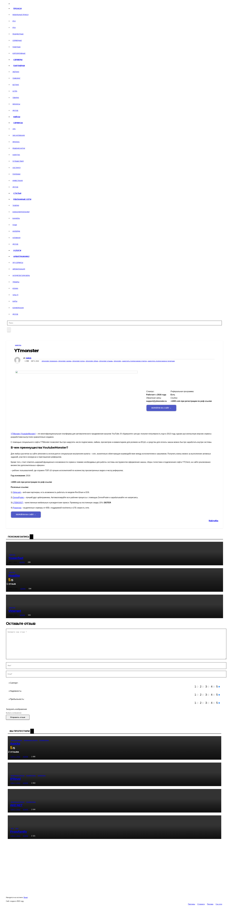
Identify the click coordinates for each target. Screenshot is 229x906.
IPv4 (14, 21)
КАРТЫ (15, 301)
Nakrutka (213, 520)
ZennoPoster (18, 497)
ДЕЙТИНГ (16, 72)
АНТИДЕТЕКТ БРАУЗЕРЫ (21, 275)
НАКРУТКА (16, 155)
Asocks (15, 743)
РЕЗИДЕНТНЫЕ (18, 34)
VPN (14, 129)
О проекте (201, 904)
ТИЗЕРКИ (16, 205)
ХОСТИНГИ (17, 168)
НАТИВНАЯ (16, 238)
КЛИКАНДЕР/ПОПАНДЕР (21, 212)
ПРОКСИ (17, 8)
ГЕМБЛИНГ (16, 78)
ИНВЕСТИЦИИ (18, 180)
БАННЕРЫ (16, 218)
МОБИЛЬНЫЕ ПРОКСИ (21, 15)
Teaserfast (15, 558)
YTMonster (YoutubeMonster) (23, 434)
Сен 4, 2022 (15, 757)
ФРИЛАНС (16, 142)
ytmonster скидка (64, 361)
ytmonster (117, 361)
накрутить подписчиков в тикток (134, 361)
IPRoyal (15, 778)
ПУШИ (15, 225)
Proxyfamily (18, 831)
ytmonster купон (78, 361)
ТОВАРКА (16, 98)
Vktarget (14, 611)
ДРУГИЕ (15, 110)
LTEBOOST (18, 503)
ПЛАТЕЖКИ (16, 174)
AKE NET (16, 805)
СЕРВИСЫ (18, 123)
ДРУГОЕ (15, 314)
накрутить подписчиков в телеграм (161, 361)
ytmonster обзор (92, 361)
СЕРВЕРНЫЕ (17, 40)
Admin (28, 358)
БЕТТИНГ (16, 85)
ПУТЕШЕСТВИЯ (18, 161)
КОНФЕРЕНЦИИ (18, 308)
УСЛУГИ (17, 250)
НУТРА (15, 91)
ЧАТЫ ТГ (15, 295)
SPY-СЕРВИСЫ (18, 262)
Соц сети (219, 904)
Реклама (210, 904)
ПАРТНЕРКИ (19, 66)
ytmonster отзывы (106, 361)
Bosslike (14, 575)
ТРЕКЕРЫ (16, 282)
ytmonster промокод (49, 361)
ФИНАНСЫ (16, 104)
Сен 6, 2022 (15, 836)
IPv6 (14, 27)
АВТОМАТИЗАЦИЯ (19, 269)
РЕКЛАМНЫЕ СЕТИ (22, 199)
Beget (26, 897)
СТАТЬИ (17, 193)
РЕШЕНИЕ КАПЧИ (19, 148)
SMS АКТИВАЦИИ (19, 135)
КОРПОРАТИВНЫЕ (19, 53)
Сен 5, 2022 (15, 783)
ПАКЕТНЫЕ (17, 47)
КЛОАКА (15, 288)
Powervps (17, 508)
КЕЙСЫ (16, 117)
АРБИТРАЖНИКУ (21, 256)
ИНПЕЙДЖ (16, 231)
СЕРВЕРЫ (18, 60)
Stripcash (17, 492)
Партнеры (191, 904)
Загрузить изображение (16, 709)
